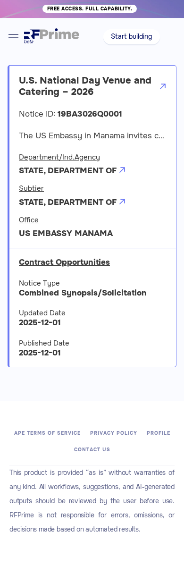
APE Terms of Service (47, 433)
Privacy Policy (113, 433)
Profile (158, 433)
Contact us (92, 450)
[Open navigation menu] (13, 36)
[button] (131, 36)
